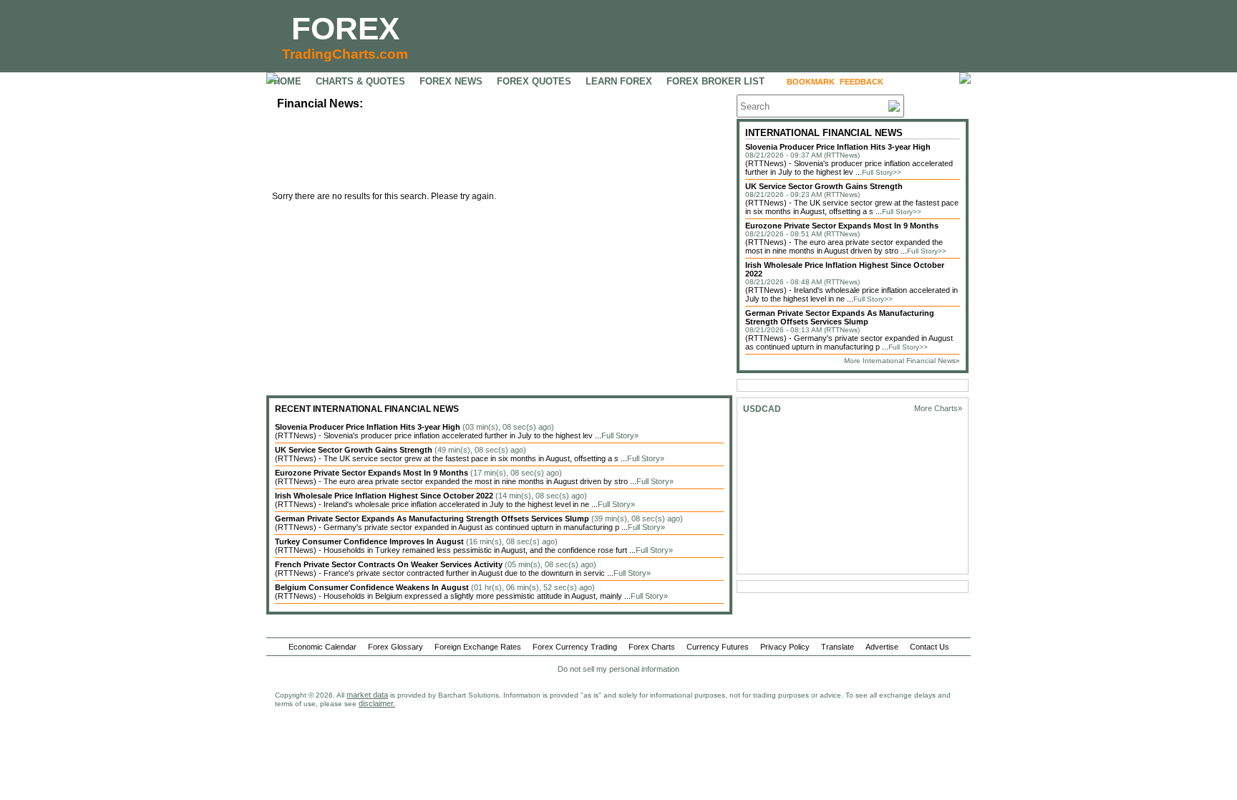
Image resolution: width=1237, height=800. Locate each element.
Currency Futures (718, 646)
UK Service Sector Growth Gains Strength (824, 186)
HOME (287, 81)
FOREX (345, 28)
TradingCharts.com (345, 54)
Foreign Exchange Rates (478, 646)
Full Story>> (881, 172)
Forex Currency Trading (575, 646)
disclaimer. (377, 703)
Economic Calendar (322, 646)
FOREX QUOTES (534, 81)
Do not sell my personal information (618, 669)
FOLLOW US (919, 81)
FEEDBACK (861, 81)
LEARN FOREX (619, 81)
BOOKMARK (811, 81)
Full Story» (620, 435)
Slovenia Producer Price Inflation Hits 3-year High (838, 147)
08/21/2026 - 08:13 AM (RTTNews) (802, 330)
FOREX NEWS (450, 81)
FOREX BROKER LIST (715, 81)
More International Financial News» (902, 361)
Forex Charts (652, 646)
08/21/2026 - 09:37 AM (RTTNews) (802, 155)
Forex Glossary (395, 646)
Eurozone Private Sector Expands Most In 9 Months (841, 225)
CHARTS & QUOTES (360, 81)
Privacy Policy (785, 646)
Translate (837, 646)
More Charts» (938, 408)
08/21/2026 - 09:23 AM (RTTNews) (802, 194)
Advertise (881, 646)
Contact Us (929, 646)
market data (367, 694)
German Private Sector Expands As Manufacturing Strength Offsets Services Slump (839, 317)
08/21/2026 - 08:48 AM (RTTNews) (802, 282)
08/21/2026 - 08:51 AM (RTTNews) (802, 234)
